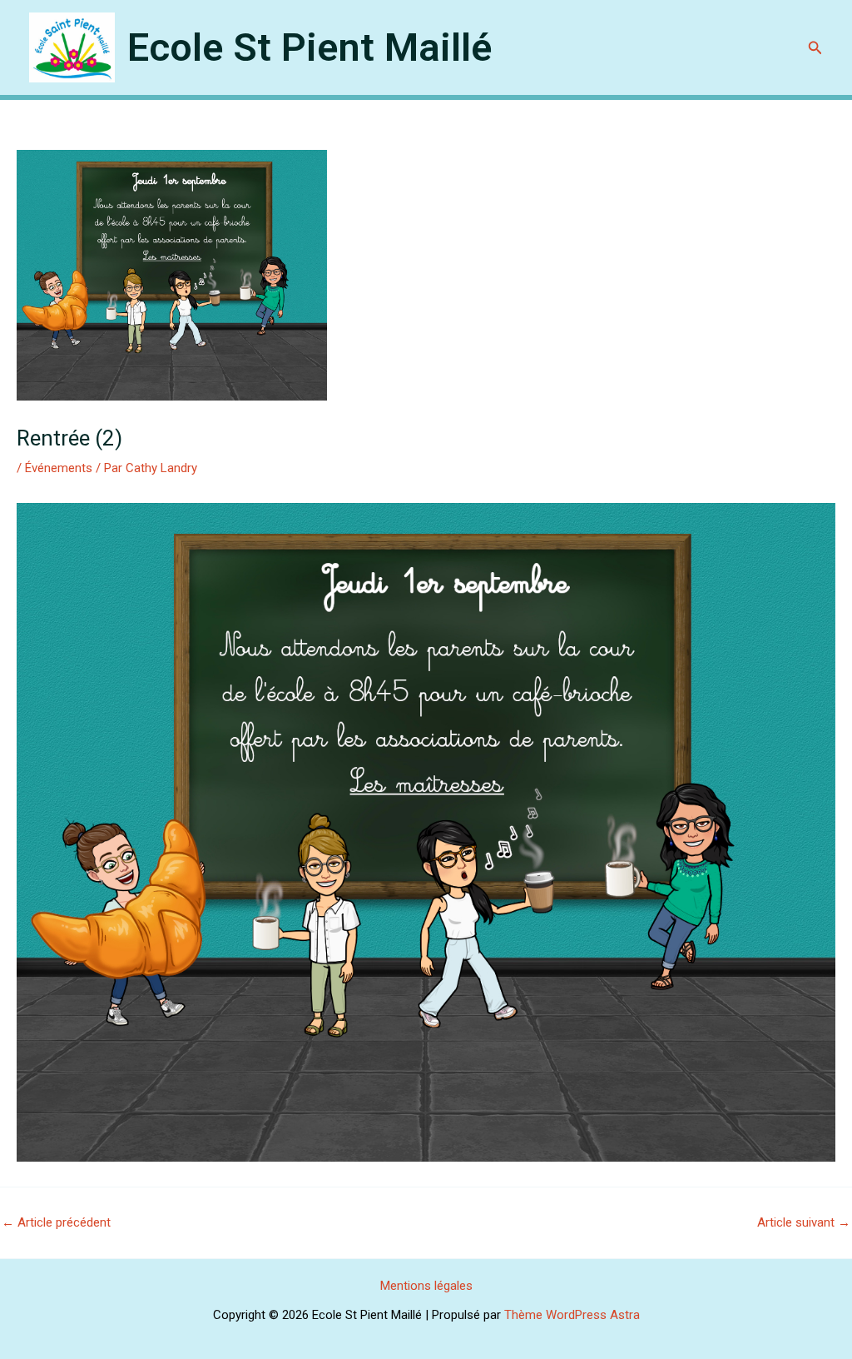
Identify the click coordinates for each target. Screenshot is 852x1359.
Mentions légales (426, 1285)
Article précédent (56, 1223)
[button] (815, 47)
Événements (58, 467)
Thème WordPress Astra (572, 1314)
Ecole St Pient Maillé (309, 47)
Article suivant (803, 1223)
